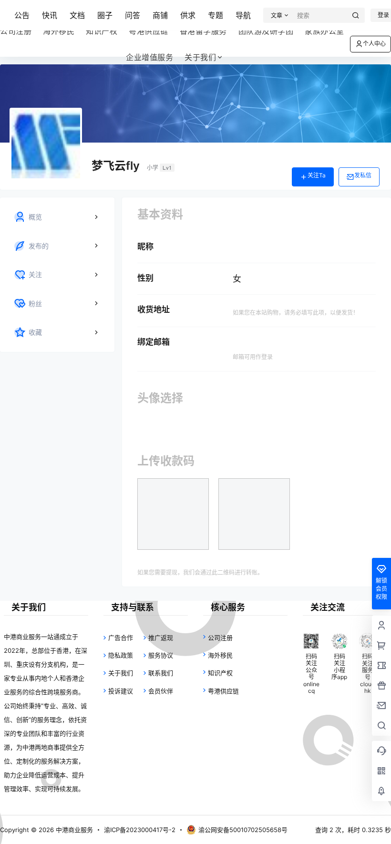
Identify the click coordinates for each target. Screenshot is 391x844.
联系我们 (160, 673)
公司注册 (220, 637)
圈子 (105, 15)
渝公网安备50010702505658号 (243, 830)
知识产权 (220, 673)
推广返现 (160, 637)
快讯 (49, 15)
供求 (188, 15)
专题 (215, 15)
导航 (243, 15)
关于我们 (200, 57)
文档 (77, 15)
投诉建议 (120, 691)
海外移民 (220, 655)
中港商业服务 (73, 830)
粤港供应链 (223, 691)
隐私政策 (120, 655)
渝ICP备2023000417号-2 (139, 830)
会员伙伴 (160, 691)
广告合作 (120, 637)
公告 (22, 15)
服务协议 (160, 655)
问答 (132, 15)
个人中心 (374, 43)
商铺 (160, 15)
